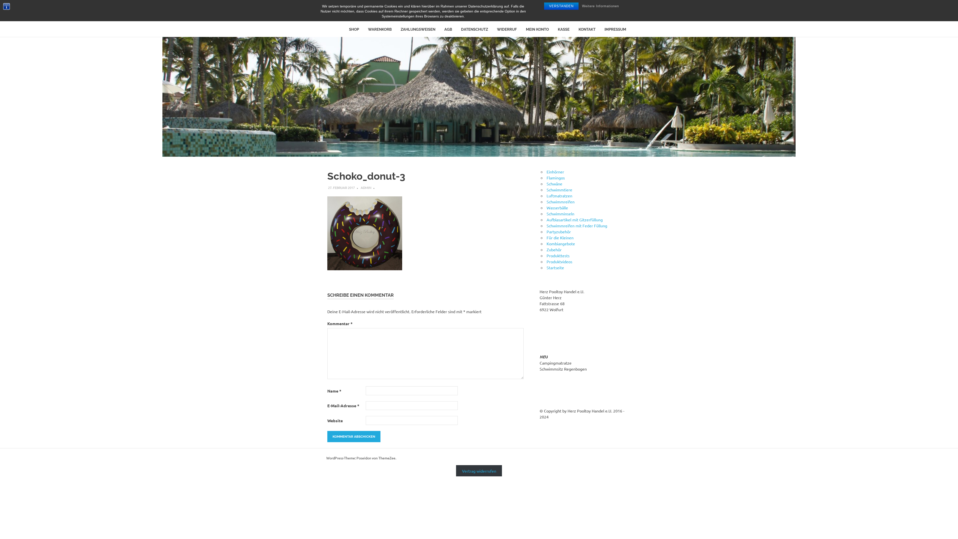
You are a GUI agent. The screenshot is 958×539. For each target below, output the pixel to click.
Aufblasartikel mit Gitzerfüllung (575, 219)
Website (335, 420)
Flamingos (556, 177)
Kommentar (340, 323)
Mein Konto (537, 29)
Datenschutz (474, 29)
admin (366, 187)
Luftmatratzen (559, 195)
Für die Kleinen (560, 237)
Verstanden (561, 6)
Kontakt (587, 29)
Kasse (564, 29)
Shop (354, 29)
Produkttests (558, 255)
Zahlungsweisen (418, 29)
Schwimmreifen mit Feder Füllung (577, 225)
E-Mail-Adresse (343, 405)
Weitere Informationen (600, 6)
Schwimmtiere (559, 189)
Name (334, 391)
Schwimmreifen (561, 201)
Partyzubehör (559, 231)
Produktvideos (559, 261)
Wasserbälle (557, 207)
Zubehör (554, 249)
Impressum (615, 29)
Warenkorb (380, 29)
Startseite (555, 267)
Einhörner (555, 171)
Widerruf (507, 29)
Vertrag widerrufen (479, 470)
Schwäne (554, 183)
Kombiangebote (561, 243)
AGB (448, 29)
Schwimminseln (560, 213)
